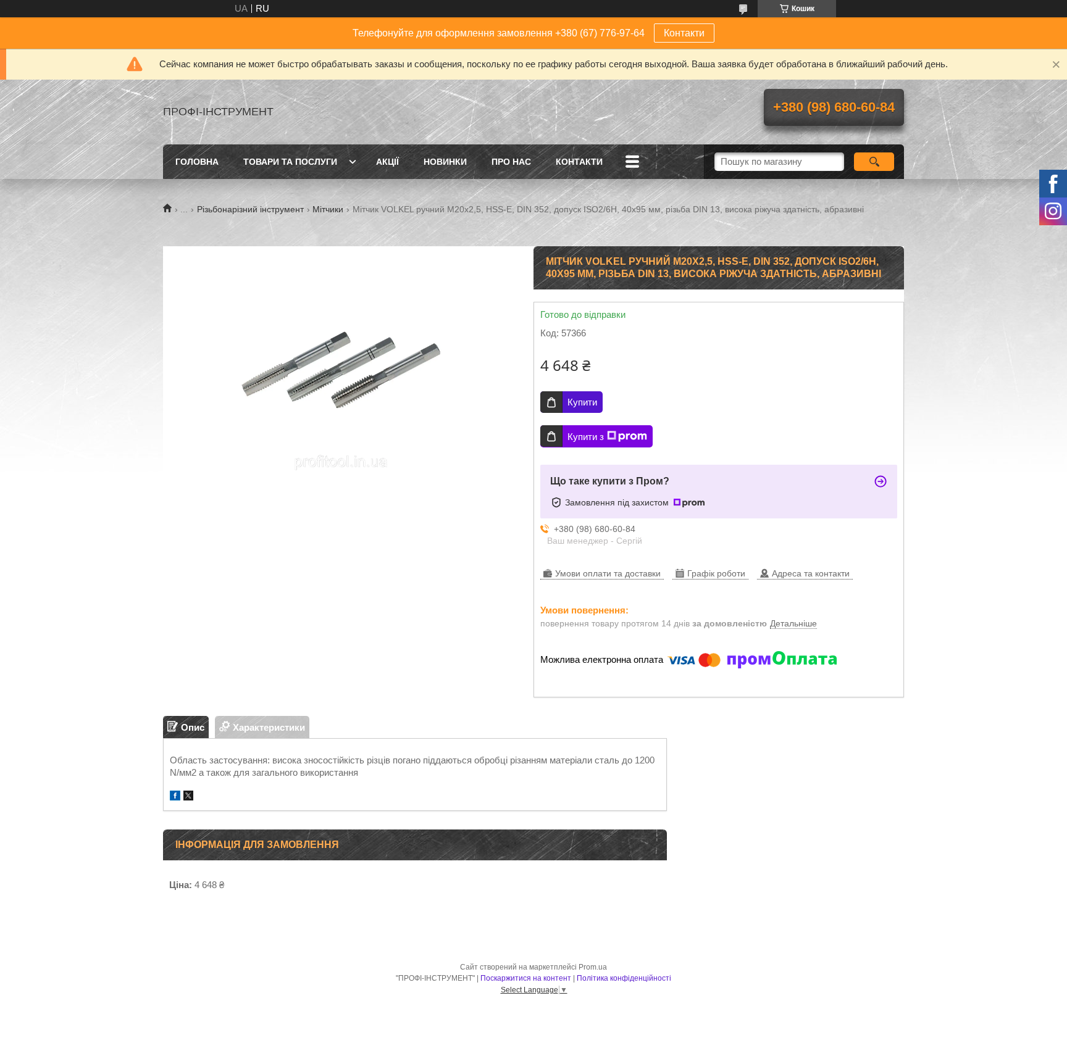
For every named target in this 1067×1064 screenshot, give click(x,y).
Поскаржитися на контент (525, 978)
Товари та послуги (290, 162)
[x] (188, 797)
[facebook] (175, 797)
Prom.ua (593, 967)
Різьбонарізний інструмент (250, 209)
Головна (197, 162)
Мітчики (327, 209)
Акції (387, 162)
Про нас (511, 162)
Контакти (684, 33)
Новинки (445, 162)
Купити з (585, 436)
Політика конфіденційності (624, 978)
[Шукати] (874, 161)
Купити (582, 402)
